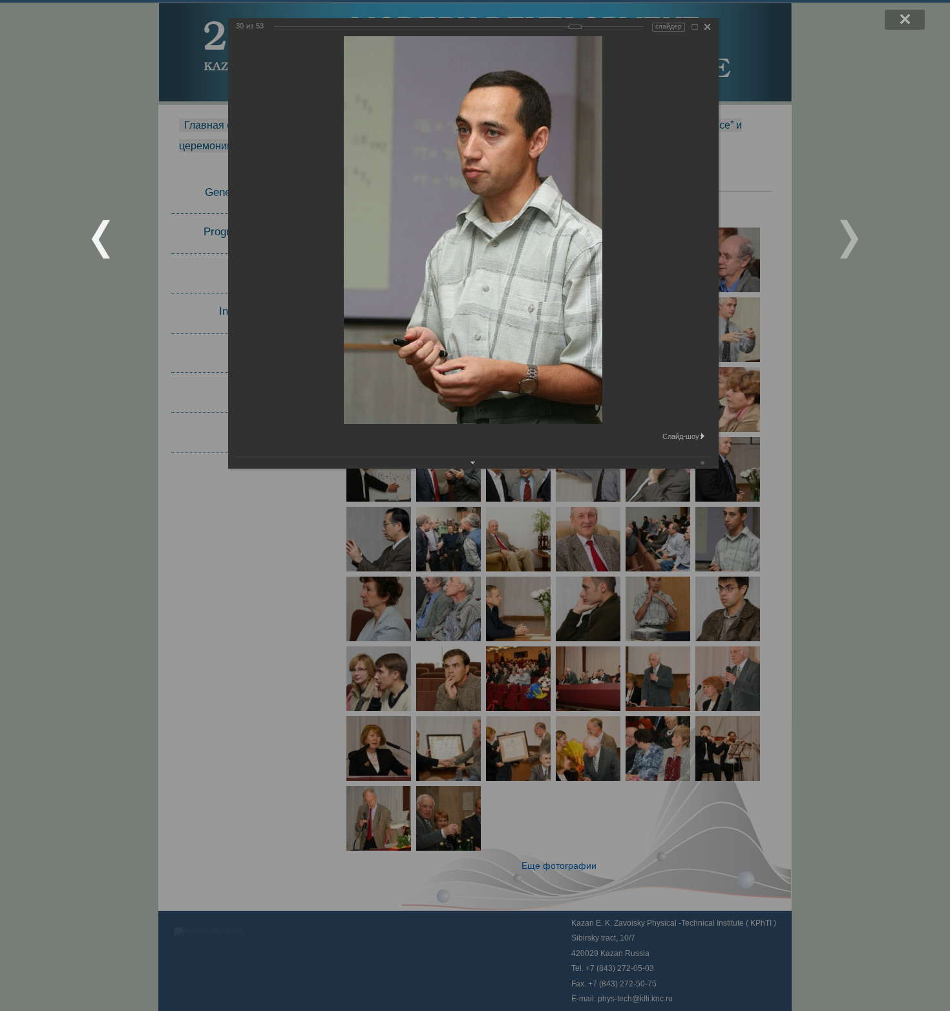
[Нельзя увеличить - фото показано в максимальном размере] (694, 27)
